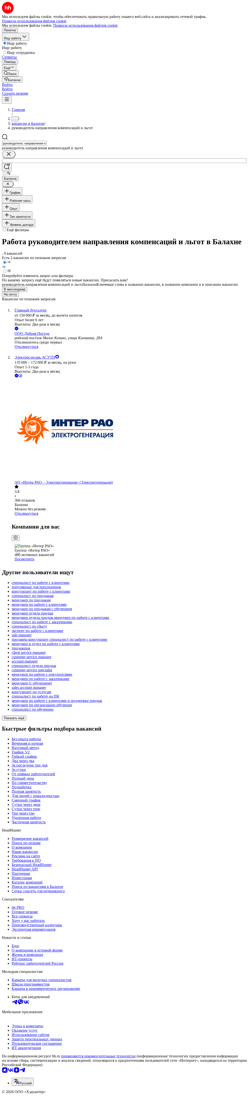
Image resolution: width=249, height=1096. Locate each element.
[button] (7, 85)
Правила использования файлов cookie (85, 25)
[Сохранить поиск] (7, 167)
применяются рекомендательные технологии (98, 1056)
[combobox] (24, 143)
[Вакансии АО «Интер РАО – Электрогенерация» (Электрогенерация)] (129, 429)
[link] (10, 73)
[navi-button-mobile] (7, 100)
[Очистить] (9, 154)
